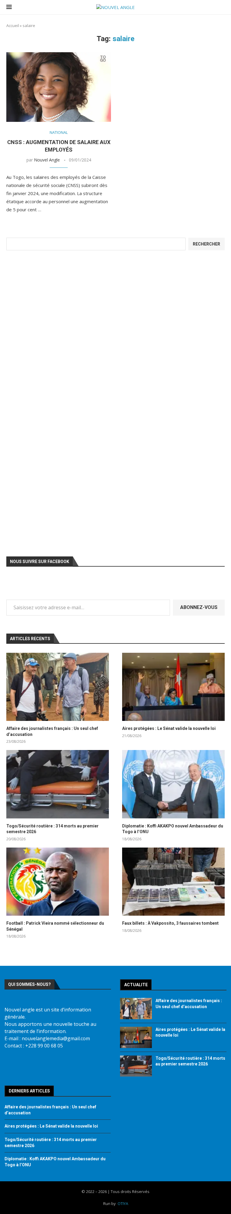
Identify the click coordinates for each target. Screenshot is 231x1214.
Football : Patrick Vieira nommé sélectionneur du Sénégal (55, 926)
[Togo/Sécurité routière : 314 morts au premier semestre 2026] (57, 784)
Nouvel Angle (47, 160)
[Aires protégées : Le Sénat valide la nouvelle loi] (173, 687)
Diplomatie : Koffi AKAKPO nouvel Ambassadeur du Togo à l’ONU (172, 829)
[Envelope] (69, 1065)
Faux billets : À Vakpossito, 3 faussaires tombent (170, 923)
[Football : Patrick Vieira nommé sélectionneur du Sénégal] (57, 882)
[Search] (222, 7)
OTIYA (123, 1203)
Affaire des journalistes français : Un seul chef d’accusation (52, 731)
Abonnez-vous (198, 607)
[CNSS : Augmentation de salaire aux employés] (58, 87)
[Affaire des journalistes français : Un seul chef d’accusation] (57, 687)
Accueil (12, 25)
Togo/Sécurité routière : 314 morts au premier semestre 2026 (52, 829)
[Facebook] (12, 1065)
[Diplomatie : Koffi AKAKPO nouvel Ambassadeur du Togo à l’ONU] (173, 784)
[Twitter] (31, 1065)
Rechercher (206, 244)
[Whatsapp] (89, 1065)
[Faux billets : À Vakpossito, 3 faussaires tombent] (173, 882)
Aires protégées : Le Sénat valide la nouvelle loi (169, 728)
